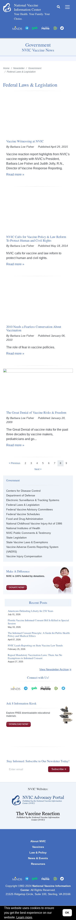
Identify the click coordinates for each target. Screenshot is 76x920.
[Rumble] (55, 28)
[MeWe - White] (45, 28)
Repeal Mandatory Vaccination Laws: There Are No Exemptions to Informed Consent (35, 657)
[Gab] (34, 28)
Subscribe (57, 769)
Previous (15, 463)
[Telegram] (27, 28)
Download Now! (18, 724)
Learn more (24, 917)
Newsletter (19, 68)
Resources (38, 863)
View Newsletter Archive (54, 669)
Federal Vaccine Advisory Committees (29, 509)
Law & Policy (38, 852)
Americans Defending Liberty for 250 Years (30, 611)
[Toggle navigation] (67, 7)
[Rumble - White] (56, 688)
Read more (14, 174)
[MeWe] (45, 688)
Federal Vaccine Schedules (23, 514)
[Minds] (17, 28)
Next (36, 469)
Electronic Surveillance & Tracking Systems (32, 500)
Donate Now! (16, 587)
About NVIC (38, 841)
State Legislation (16, 537)
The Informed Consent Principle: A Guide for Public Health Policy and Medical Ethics (39, 635)
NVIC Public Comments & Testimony (28, 532)
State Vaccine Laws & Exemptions (27, 542)
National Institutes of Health (23, 528)
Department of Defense (20, 495)
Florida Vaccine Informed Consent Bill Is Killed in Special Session (38, 622)
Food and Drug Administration (24, 518)
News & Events (38, 858)
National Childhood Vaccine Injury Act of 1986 (34, 523)
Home (6, 68)
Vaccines (38, 846)
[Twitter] (62, 28)
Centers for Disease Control (23, 490)
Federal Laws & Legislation (23, 504)
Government (34, 68)
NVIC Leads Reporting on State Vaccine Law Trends (35, 645)
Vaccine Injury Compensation (24, 556)
